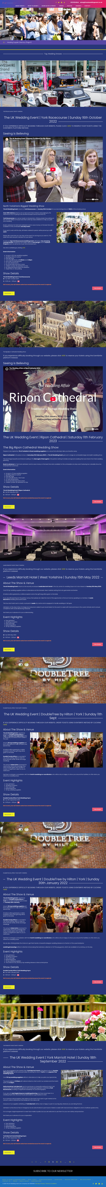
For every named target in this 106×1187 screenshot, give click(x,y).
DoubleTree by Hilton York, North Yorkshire (15, 708)
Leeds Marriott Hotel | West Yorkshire (13, 565)
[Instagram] (61, 2)
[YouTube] (64, 2)
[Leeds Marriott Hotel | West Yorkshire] (53, 537)
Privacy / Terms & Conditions (48, 1183)
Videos (15, 1181)
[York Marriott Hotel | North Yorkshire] (53, 1018)
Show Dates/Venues (45, 1179)
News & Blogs (24, 1181)
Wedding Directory (71, 1179)
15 (70, 1162)
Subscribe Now (36, 1181)
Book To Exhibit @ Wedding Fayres (14, 1179)
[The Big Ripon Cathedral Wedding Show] (53, 324)
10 (57, 1162)
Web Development (85, 1179)
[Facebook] (56, 2)
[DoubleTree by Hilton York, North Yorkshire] (53, 680)
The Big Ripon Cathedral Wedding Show (14, 352)
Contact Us (6, 1181)
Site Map (37, 1183)
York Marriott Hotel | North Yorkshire (13, 1045)
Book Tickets (32, 1179)
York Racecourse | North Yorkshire (12, 111)
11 (60, 1162)
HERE (69, 126)
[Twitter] (58, 2)
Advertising (58, 1179)
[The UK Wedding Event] (9, 2)
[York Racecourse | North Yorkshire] (53, 83)
